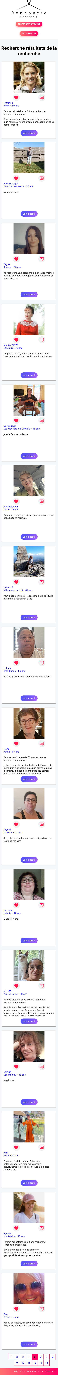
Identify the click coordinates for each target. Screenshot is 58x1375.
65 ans (36, 428)
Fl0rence (8, 102)
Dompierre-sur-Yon (14, 186)
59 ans (14, 509)
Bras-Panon (10, 670)
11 (29, 1362)
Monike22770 (11, 345)
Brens (6, 1317)
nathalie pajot (11, 183)
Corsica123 (10, 425)
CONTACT (50, 1371)
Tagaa (7, 264)
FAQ (16, 1371)
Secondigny (10, 1074)
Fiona (6, 748)
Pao (6, 1314)
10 (23, 1362)
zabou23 (8, 587)
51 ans (18, 832)
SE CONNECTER (29, 33)
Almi (6, 1152)
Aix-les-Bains (10, 994)
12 (35, 1362)
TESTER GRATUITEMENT (29, 24)
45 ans (22, 1074)
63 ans (15, 1155)
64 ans (29, 590)
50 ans (21, 1236)
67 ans (15, 751)
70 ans (18, 347)
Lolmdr (7, 668)
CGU (22, 1371)
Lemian (7, 1071)
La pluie (8, 910)
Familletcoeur (11, 506)
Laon (6, 509)
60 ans (15, 105)
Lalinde (7, 913)
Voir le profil (29, 133)
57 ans (29, 186)
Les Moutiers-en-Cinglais (17, 428)
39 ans (23, 994)
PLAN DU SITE (35, 1371)
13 (40, 1362)
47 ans (17, 913)
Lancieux (8, 347)
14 (46, 1362)
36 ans (17, 267)
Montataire (9, 1236)
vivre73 (7, 991)
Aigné (7, 105)
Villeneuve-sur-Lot (13, 590)
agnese (7, 1233)
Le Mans (8, 832)
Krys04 (7, 829)
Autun (7, 751)
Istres (6, 1155)
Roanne (7, 267)
